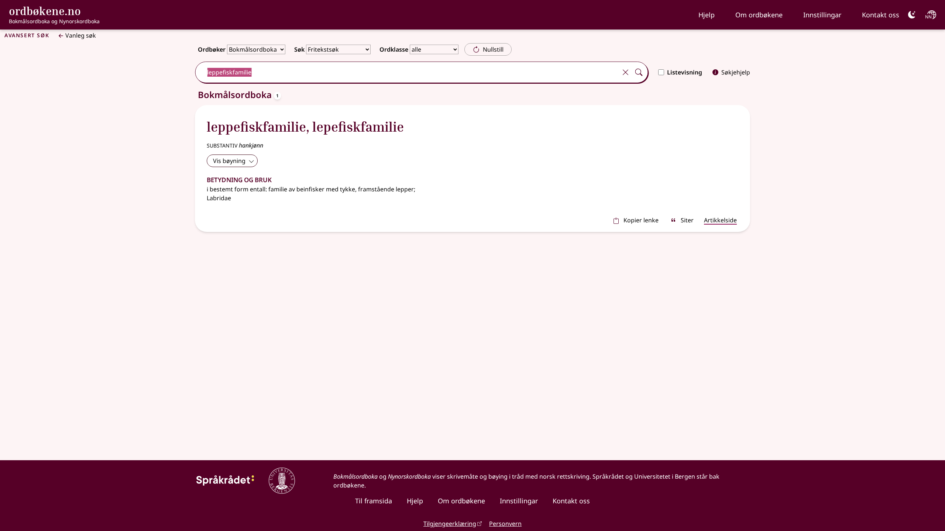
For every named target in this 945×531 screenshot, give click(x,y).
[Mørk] (911, 14)
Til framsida (373, 500)
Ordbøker (212, 49)
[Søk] (638, 72)
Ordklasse (393, 49)
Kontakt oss (880, 14)
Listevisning (684, 72)
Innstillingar (822, 14)
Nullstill (493, 49)
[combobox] (407, 72)
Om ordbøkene (759, 14)
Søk (299, 49)
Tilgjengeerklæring (449, 524)
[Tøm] (625, 72)
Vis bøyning (229, 161)
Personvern (505, 524)
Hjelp (706, 14)
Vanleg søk (80, 35)
